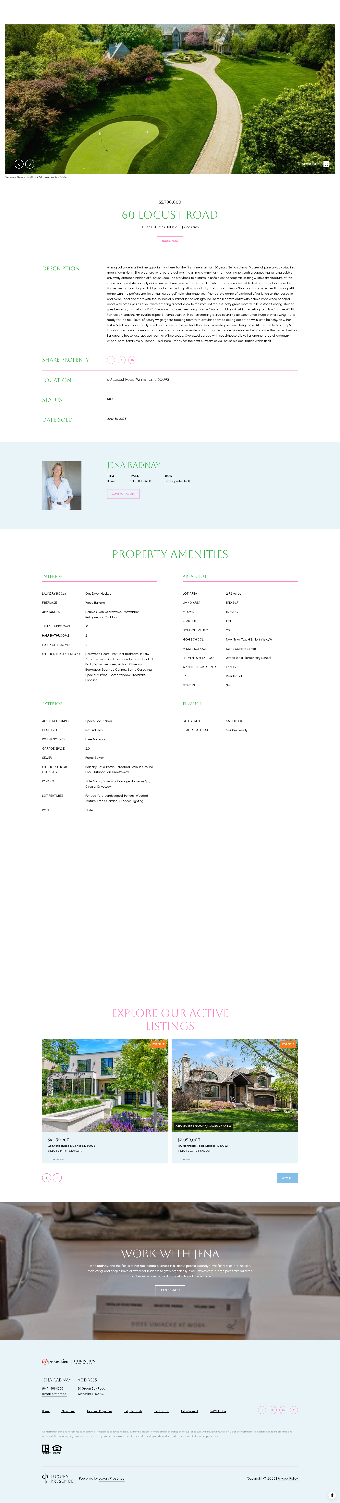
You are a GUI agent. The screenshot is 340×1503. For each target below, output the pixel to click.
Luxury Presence (112, 1478)
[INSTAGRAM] (273, 1410)
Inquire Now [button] (170, 241)
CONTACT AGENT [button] (123, 494)
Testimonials (161, 1411)
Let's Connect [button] (170, 1290)
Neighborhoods (133, 1411)
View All (287, 1178)
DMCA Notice (218, 1411)
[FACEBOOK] (262, 1410)
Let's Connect (189, 1411)
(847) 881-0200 (140, 481)
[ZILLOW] (294, 1410)
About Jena (68, 1411)
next (29, 164)
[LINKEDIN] (283, 1410)
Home (46, 1411)
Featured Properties (99, 1411)
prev (19, 164)
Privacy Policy (288, 1478)
